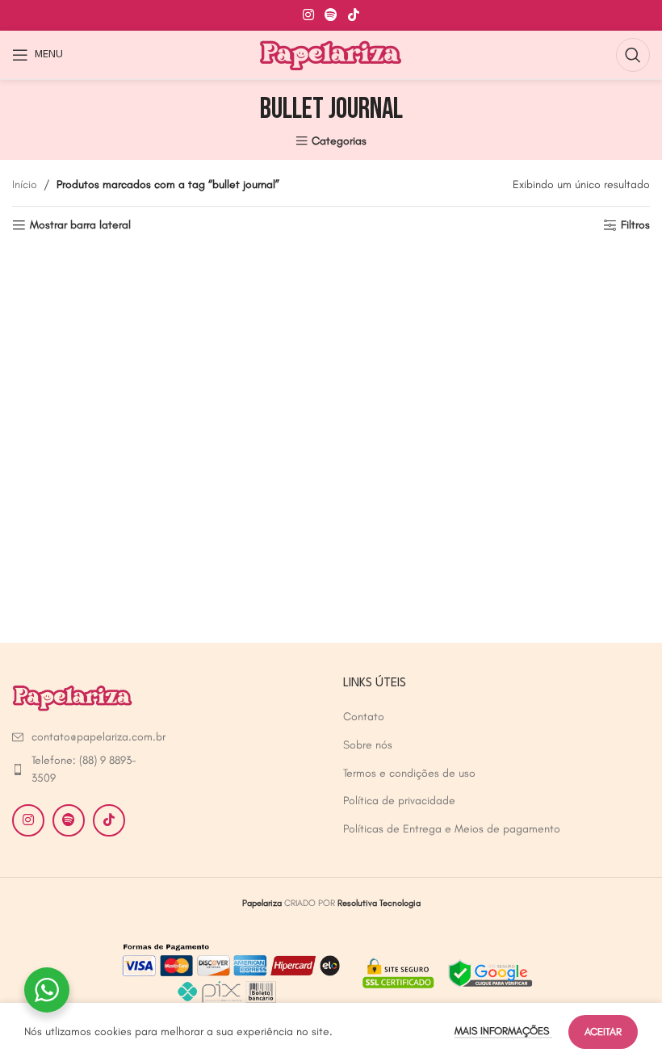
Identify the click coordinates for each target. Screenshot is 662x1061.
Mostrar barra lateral (80, 225)
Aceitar (603, 1031)
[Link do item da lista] (84, 737)
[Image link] (72, 696)
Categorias (339, 141)
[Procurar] (633, 55)
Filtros (635, 225)
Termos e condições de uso (409, 773)
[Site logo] (331, 54)
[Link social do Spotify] (330, 14)
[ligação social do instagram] (308, 14)
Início (24, 184)
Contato (363, 716)
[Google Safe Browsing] (445, 972)
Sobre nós (367, 745)
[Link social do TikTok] (354, 14)
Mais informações (503, 1031)
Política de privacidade (399, 800)
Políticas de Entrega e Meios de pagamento (451, 829)
